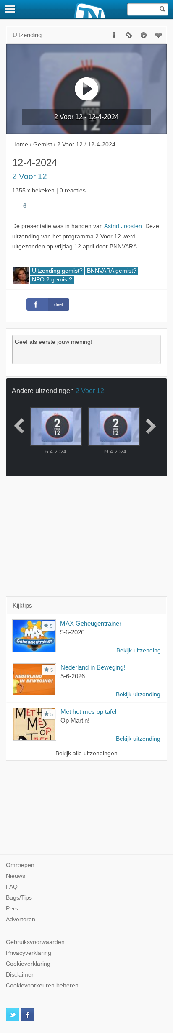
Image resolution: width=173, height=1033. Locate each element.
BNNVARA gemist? (111, 271)
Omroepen (20, 865)
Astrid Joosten (123, 226)
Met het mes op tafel (88, 711)
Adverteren (20, 919)
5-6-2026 (72, 632)
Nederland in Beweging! (92, 667)
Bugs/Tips (19, 898)
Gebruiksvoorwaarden (35, 942)
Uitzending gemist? (57, 271)
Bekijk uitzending (138, 650)
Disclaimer (20, 975)
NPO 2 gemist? (52, 279)
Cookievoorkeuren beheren (42, 985)
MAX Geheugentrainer (90, 623)
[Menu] (10, 9)
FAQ (12, 887)
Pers (12, 908)
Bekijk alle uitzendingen (86, 753)
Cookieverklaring (28, 964)
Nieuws (15, 876)
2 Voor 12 (29, 176)
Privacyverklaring (28, 953)
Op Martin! (74, 720)
